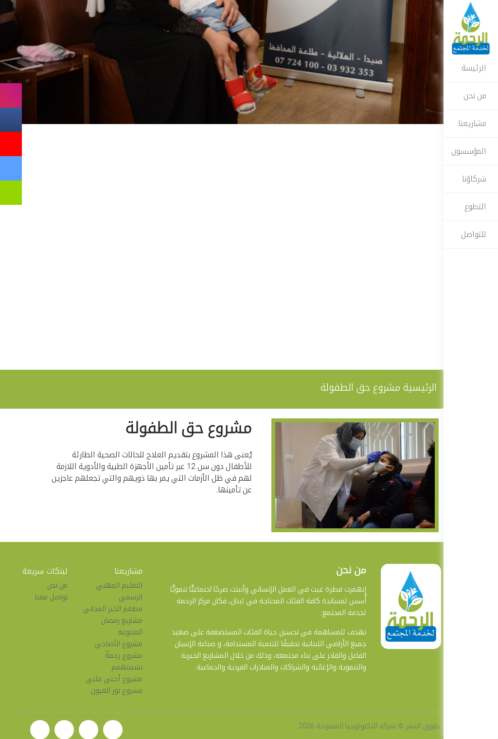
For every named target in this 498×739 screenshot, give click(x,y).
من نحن (476, 95)
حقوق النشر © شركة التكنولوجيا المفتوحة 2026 (370, 725)
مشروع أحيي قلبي (113, 678)
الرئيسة (476, 67)
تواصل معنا (51, 597)
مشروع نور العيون (116, 690)
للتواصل (475, 234)
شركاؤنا (476, 178)
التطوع (477, 206)
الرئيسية (420, 387)
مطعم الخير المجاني (112, 608)
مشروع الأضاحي (118, 643)
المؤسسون (470, 151)
